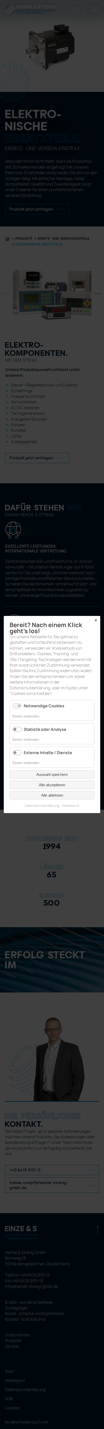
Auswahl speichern (52, 774)
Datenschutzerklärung (42, 805)
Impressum (70, 805)
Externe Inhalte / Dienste (48, 752)
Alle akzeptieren (52, 785)
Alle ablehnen (52, 795)
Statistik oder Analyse (45, 729)
